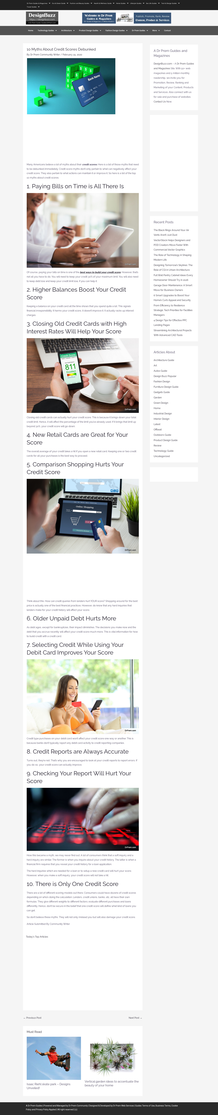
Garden (158, 397)
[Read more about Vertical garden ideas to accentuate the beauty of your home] (112, 1056)
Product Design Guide (166, 440)
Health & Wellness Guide (103, 3)
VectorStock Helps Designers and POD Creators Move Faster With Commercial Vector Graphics (172, 245)
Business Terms (163, 1105)
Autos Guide (160, 370)
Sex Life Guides (151, 3)
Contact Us (160, 101)
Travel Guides (32, 7)
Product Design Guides (88, 30)
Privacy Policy (42, 1109)
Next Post (135, 1017)
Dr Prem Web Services (123, 1105)
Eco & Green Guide (58, 3)
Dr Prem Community (78, 1105)
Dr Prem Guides (138, 30)
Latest (157, 424)
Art (155, 365)
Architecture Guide (164, 360)
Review (157, 445)
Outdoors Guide (162, 434)
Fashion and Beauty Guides (79, 3)
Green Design (161, 402)
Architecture (66, 30)
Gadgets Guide (162, 392)
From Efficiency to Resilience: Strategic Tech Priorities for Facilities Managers (173, 310)
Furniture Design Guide (166, 386)
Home (30, 30)
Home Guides (121, 3)
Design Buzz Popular (165, 376)
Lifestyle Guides (135, 3)
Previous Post (32, 1017)
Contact (167, 30)
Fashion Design (162, 381)
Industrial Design (163, 413)
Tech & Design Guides (169, 3)
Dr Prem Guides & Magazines (37, 3)
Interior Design (161, 418)
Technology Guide (164, 450)
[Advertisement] (83, 140)
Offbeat (158, 429)
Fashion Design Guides (115, 30)
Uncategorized (162, 456)
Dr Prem (31, 1105)
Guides (39, 1105)
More (154, 30)
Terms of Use (148, 1105)
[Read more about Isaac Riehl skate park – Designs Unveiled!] (54, 1058)
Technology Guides (46, 30)
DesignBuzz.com (163, 63)
